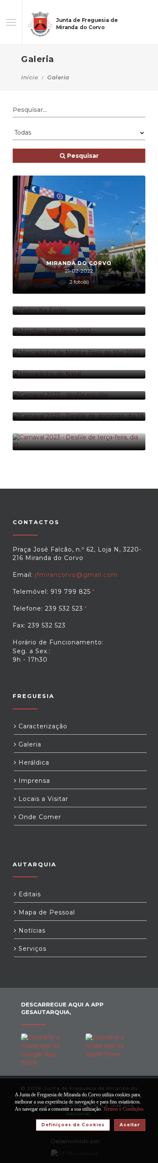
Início (29, 77)
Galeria (28, 744)
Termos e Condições (123, 1109)
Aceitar (130, 1125)
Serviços (31, 948)
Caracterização (41, 726)
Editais (28, 894)
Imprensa (33, 780)
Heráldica (32, 762)
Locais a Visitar (42, 799)
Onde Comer (38, 817)
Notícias (31, 930)
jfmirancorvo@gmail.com (76, 575)
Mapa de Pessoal (45, 912)
